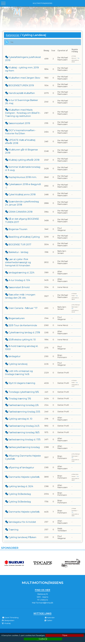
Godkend (43, 639)
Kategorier (12, 35)
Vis (78, 58)
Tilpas (64, 635)
